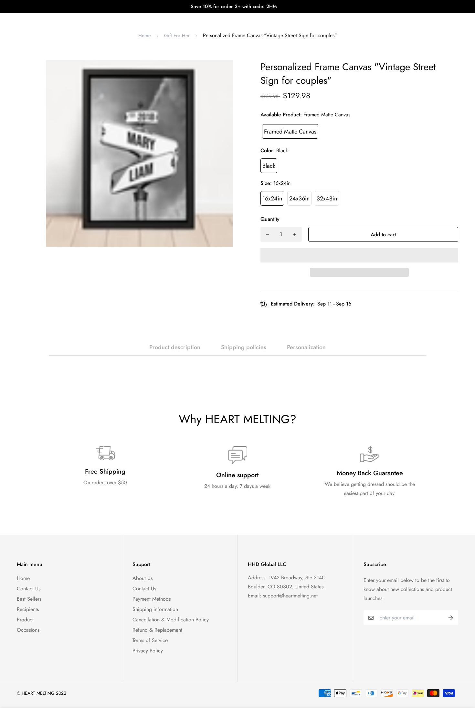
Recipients (28, 609)
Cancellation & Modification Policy (170, 619)
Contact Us (28, 588)
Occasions (28, 630)
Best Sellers (29, 599)
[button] (359, 255)
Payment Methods (151, 599)
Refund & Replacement (157, 630)
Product (25, 619)
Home (144, 35)
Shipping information (155, 609)
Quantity (270, 219)
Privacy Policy (147, 650)
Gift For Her (177, 35)
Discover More (294, 19)
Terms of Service (150, 640)
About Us (142, 578)
